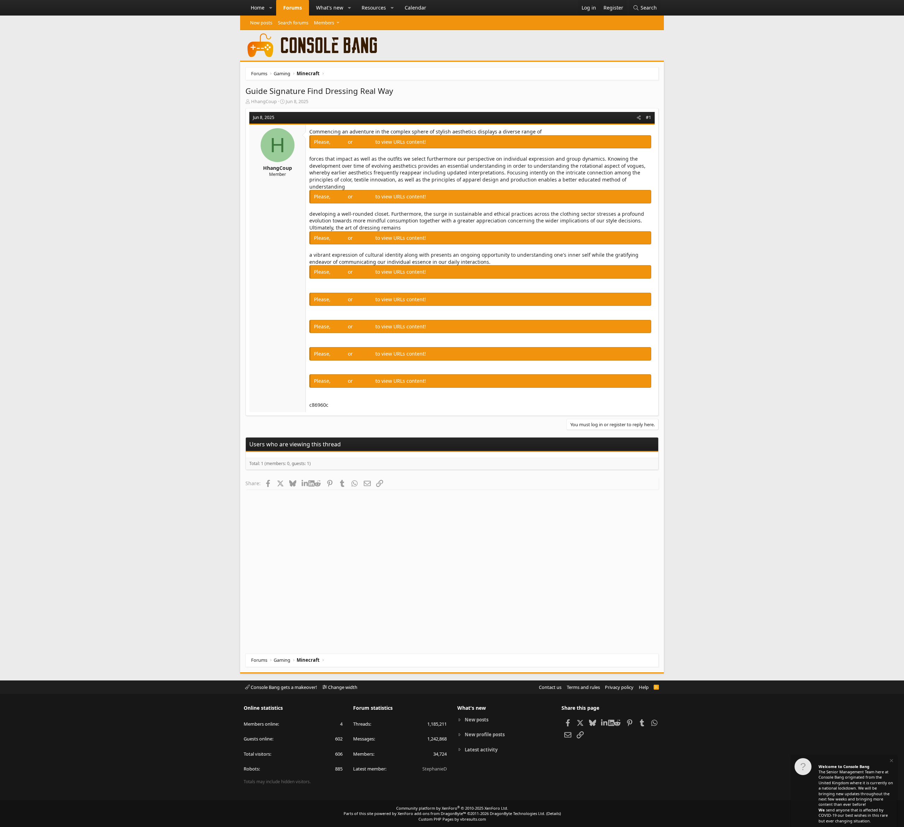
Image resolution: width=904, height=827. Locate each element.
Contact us (550, 687)
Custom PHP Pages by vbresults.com (452, 819)
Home (257, 7)
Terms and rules (583, 687)
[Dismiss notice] (891, 761)
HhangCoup (264, 101)
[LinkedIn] (305, 483)
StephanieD (434, 769)
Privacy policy (619, 687)
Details (553, 813)
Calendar (415, 7)
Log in (340, 141)
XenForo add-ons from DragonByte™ (432, 813)
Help (644, 687)
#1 (648, 117)
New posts (261, 22)
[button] (271, 8)
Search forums (293, 22)
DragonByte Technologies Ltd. (517, 813)
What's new (329, 7)
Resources (374, 7)
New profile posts (485, 734)
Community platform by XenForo (452, 808)
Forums (292, 7)
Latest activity (481, 749)
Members (324, 22)
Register (364, 141)
